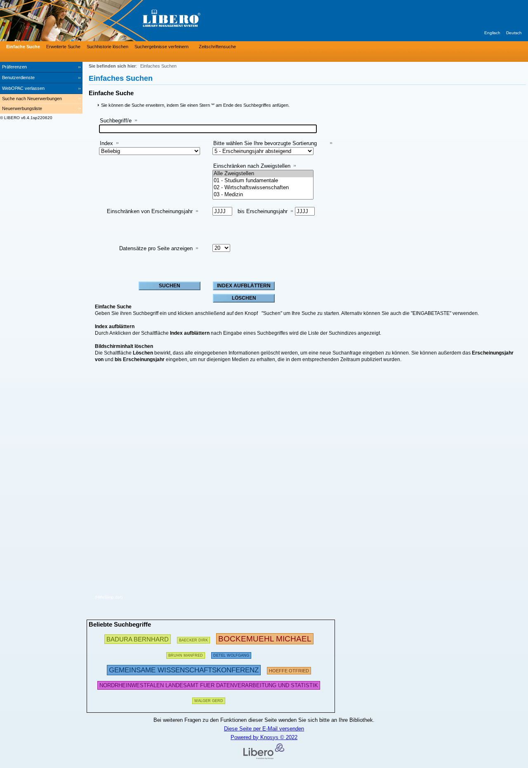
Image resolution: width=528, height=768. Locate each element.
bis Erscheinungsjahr (263, 211)
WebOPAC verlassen (23, 88)
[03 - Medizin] (263, 194)
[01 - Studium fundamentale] (263, 180)
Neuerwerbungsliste (22, 108)
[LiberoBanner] (124, 20)
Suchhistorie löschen (107, 46)
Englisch (492, 33)
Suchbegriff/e (116, 120)
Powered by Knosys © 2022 (264, 737)
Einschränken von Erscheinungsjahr (150, 211)
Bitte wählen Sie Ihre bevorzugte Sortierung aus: (265, 146)
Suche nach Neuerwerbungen (32, 98)
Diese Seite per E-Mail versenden (264, 729)
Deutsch (514, 33)
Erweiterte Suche (63, 46)
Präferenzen (14, 66)
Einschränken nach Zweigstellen (251, 166)
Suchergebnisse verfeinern (161, 46)
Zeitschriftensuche (217, 46)
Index (106, 143)
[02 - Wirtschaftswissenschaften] (263, 187)
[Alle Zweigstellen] (263, 173)
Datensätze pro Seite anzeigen (156, 248)
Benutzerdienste (18, 77)
